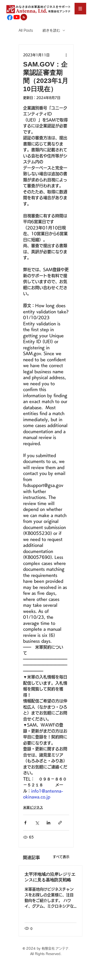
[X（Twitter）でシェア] (37, 822)
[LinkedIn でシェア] (48, 822)
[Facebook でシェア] (25, 822)
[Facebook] (9, 17)
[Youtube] (16, 17)
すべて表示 (61, 856)
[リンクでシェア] (60, 822)
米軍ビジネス (33, 807)
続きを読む (51, 30)
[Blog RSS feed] (24, 17)
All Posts (26, 30)
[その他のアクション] (66, 55)
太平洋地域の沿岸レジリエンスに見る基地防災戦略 (50, 877)
